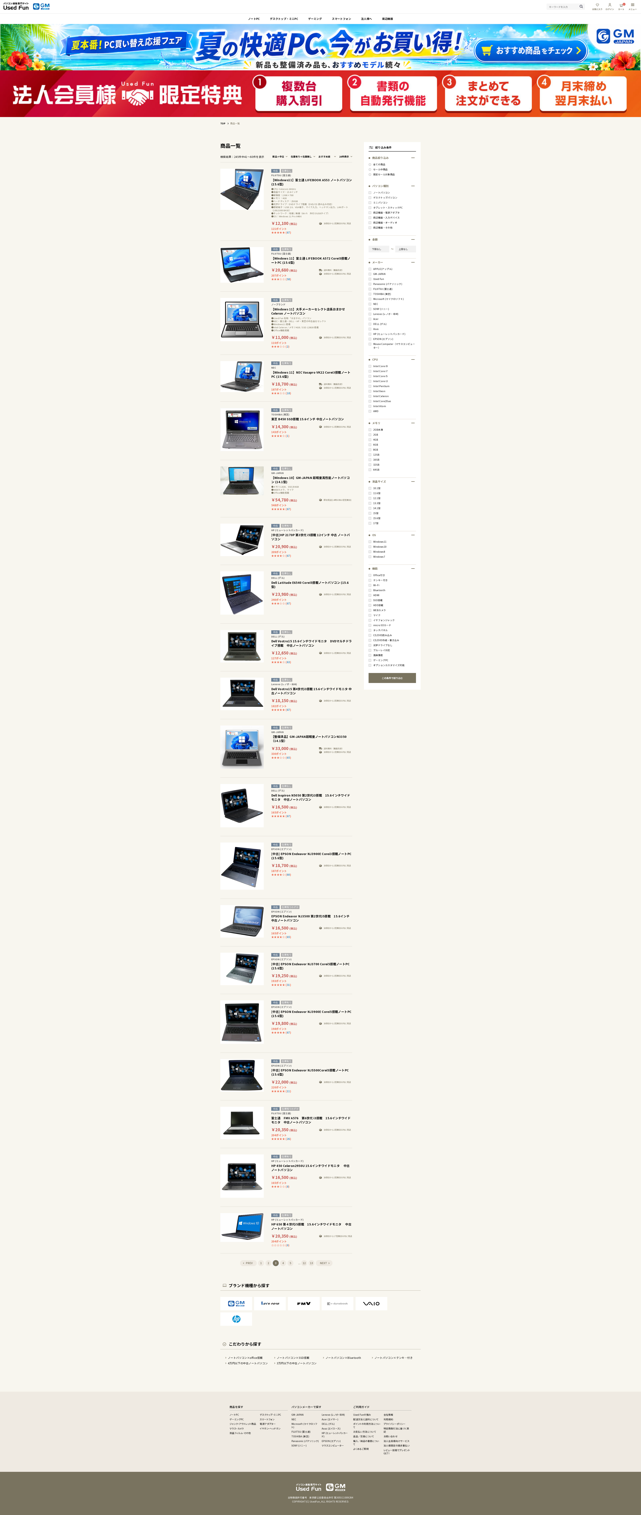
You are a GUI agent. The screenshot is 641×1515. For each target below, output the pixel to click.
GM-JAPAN (297, 1414)
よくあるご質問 (361, 1448)
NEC (293, 1419)
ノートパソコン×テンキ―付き (393, 1358)
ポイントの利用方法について (366, 1425)
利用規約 (388, 1419)
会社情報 (388, 1414)
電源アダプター (268, 1423)
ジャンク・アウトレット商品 (243, 1423)
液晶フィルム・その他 (240, 1433)
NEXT (323, 1263)
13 (311, 1263)
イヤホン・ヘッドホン (270, 1428)
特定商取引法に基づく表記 (396, 1430)
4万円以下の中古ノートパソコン (248, 1363)
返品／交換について (363, 1436)
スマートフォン (267, 1419)
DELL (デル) (328, 1423)
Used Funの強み (362, 1414)
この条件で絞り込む (392, 678)
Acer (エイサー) (330, 1419)
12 (304, 1263)
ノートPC (234, 1414)
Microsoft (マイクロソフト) (304, 1425)
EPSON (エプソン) (331, 1441)
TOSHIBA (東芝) (300, 1436)
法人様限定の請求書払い (397, 1445)
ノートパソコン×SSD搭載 (293, 1358)
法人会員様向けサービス (396, 1441)
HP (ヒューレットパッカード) (335, 1434)
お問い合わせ (390, 1436)
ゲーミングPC (237, 1419)
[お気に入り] (597, 6)
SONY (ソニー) (299, 1445)
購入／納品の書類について (366, 1442)
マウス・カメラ (237, 1428)
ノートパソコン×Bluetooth (343, 1358)
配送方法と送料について (366, 1419)
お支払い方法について (364, 1431)
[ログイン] (610, 6)
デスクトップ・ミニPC (270, 1414)
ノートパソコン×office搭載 (245, 1358)
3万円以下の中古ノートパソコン (297, 1363)
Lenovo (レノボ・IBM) (333, 1414)
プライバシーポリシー (395, 1423)
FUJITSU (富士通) (301, 1431)
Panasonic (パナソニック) (305, 1441)
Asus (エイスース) (331, 1428)
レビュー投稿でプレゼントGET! (397, 1451)
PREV (249, 1263)
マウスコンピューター (333, 1445)
